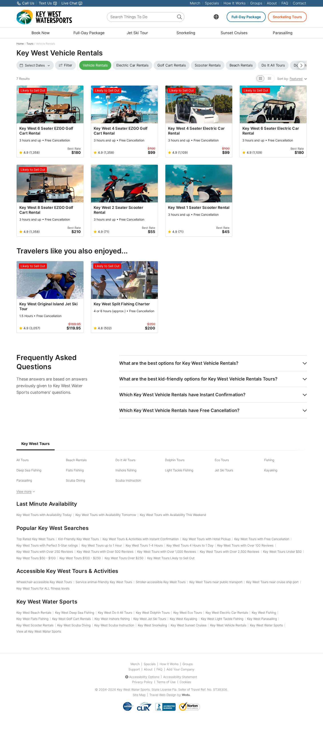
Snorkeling (185, 33)
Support (134, 669)
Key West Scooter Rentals (35, 625)
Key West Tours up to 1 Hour (101, 545)
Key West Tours (35, 443)
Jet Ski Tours (224, 470)
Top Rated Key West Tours (35, 539)
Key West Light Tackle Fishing (222, 619)
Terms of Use (166, 682)
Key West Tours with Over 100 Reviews (245, 545)
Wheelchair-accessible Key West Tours (44, 582)
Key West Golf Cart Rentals (71, 619)
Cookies (185, 682)
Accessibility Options (144, 677)
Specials (212, 3)
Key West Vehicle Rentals (228, 625)
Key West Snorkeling (152, 625)
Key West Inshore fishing (112, 619)
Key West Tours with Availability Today (44, 515)
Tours (29, 43)
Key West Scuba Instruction (114, 625)
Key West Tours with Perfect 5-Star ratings (47, 545)
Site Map (139, 695)
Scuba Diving (75, 480)
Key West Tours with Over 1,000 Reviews (166, 551)
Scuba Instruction (128, 480)
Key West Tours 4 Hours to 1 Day (190, 545)
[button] (213, 363)
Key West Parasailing (262, 619)
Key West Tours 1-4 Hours (144, 545)
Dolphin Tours (174, 460)
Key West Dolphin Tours (153, 612)
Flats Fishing (75, 470)
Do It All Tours (125, 460)
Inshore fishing (125, 470)
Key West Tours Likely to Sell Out (170, 558)
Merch (195, 3)
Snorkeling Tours (287, 17)
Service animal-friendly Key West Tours (104, 582)
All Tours (22, 460)
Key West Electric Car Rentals (227, 612)
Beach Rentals (76, 460)
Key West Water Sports (266, 625)
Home (20, 43)
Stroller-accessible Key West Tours (161, 582)
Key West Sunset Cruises (188, 625)
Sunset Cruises (234, 33)
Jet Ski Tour (137, 33)
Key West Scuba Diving (74, 625)
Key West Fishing (264, 612)
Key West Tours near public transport (215, 582)
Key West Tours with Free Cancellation (261, 539)
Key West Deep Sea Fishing (74, 612)
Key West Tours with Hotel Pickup (206, 539)
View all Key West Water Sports (38, 631)
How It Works (235, 3)
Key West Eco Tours (187, 612)
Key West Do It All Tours (115, 612)
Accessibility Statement (180, 677)
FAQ (284, 3)
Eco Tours (222, 460)
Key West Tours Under (282, 551)
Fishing (269, 460)
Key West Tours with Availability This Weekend (173, 515)
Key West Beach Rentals (33, 612)
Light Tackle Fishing (179, 470)
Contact (299, 3)
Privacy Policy (142, 682)
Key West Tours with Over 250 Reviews (44, 551)
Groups (256, 3)
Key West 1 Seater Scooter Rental (199, 207)
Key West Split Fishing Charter (122, 304)
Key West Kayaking (183, 619)
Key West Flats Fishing (32, 619)
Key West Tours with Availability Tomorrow (105, 515)
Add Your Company (180, 669)
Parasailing (282, 33)
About (272, 3)
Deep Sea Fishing (28, 470)
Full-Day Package (246, 17)
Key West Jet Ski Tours (149, 619)
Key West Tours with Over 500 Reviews (105, 551)
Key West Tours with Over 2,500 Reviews (229, 551)
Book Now (41, 33)
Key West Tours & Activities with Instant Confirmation (141, 539)
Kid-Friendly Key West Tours (78, 539)
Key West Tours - (36, 558)
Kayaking (270, 470)
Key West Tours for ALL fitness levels (42, 588)
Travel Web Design (162, 695)
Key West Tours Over (124, 558)
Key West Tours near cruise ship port (272, 582)
